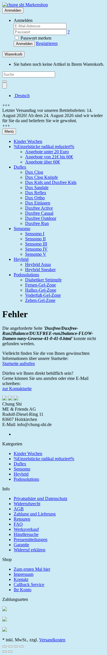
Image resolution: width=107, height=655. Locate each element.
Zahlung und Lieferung (35, 513)
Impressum (23, 574)
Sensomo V (35, 254)
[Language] (4, 86)
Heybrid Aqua (38, 264)
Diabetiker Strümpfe (43, 279)
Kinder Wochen (28, 141)
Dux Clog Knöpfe (41, 177)
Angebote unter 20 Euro (47, 151)
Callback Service (29, 584)
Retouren (22, 519)
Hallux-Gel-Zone (40, 290)
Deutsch (22, 95)
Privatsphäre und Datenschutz (40, 498)
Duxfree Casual (39, 213)
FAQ (18, 524)
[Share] (10, 646)
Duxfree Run (37, 223)
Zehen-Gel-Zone (40, 300)
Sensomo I (34, 233)
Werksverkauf (26, 529)
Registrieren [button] (47, 43)
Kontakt (21, 579)
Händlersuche (26, 534)
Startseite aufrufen (18, 363)
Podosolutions (26, 274)
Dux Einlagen (37, 202)
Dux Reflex (35, 192)
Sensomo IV (36, 249)
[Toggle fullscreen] (16, 646)
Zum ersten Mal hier (32, 569)
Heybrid (21, 259)
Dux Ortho (35, 197)
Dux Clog (34, 172)
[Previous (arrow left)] (4, 651)
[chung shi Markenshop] (25, 4)
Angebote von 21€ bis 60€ (49, 156)
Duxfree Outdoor (40, 218)
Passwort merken (35, 38)
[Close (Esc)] (4, 646)
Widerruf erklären (29, 549)
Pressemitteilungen (30, 539)
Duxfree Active (39, 208)
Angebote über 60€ (42, 161)
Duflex (20, 167)
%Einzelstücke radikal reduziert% (44, 146)
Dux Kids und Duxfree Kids (50, 182)
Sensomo (22, 228)
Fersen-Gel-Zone (40, 285)
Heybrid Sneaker (40, 269)
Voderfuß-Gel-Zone (43, 295)
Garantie (21, 544)
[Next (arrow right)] (10, 651)
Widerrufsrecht (27, 503)
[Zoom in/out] (21, 646)
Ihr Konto (22, 589)
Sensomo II (35, 238)
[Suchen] (4, 81)
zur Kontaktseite (17, 388)
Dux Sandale (37, 187)
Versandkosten (52, 639)
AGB (19, 508)
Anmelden (24, 44)
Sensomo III (36, 243)
